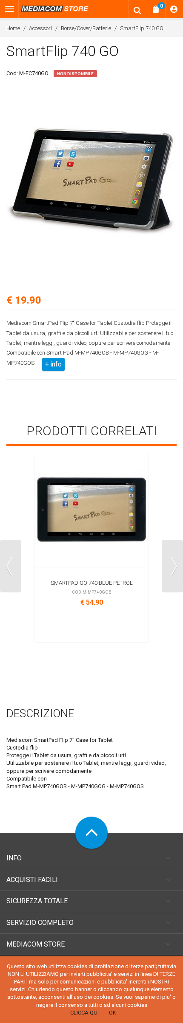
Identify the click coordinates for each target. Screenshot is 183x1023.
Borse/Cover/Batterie (86, 28)
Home (13, 28)
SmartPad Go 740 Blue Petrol (92, 583)
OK (112, 1012)
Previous (10, 566)
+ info (53, 364)
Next (172, 566)
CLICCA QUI (84, 1012)
